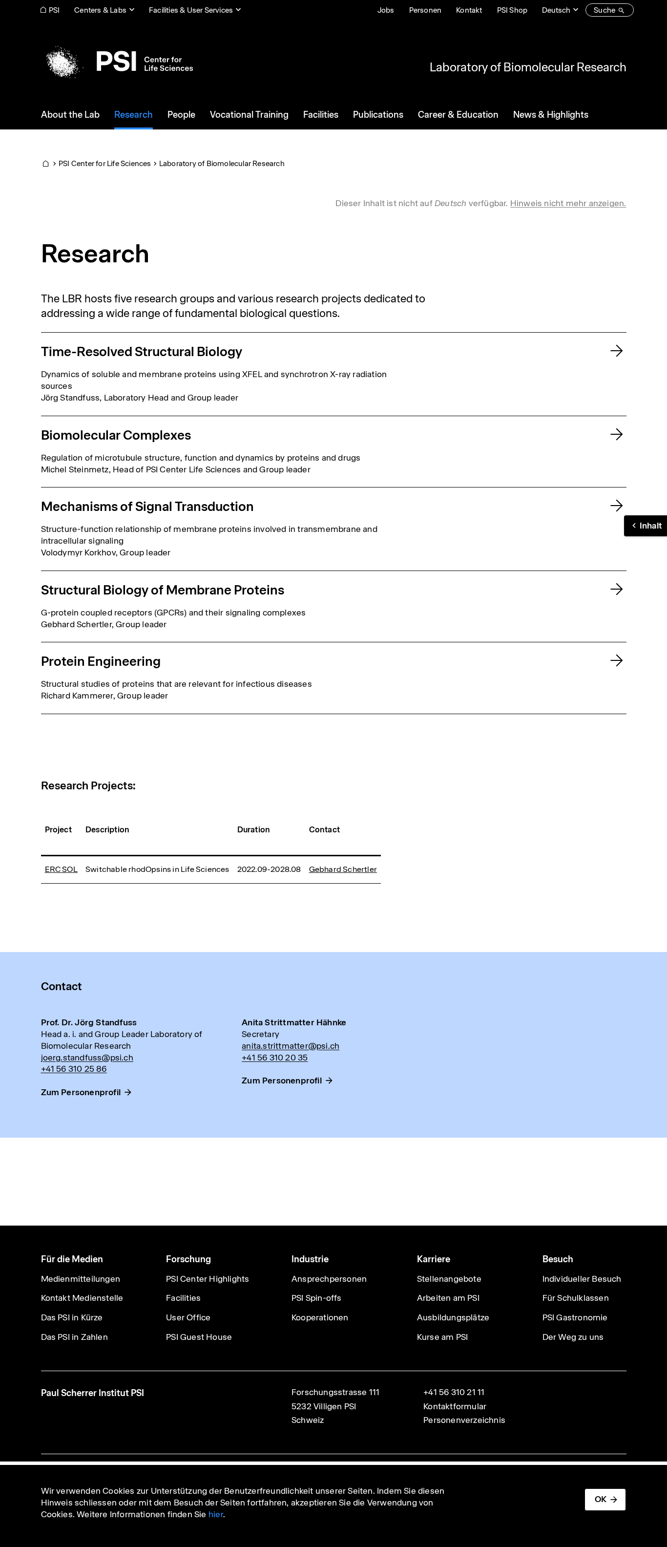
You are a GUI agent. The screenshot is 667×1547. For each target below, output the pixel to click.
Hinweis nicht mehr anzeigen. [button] (568, 203)
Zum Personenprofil (81, 1092)
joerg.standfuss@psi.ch (87, 1057)
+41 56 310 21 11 (453, 1392)
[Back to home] (117, 61)
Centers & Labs (100, 10)
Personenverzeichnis (464, 1420)
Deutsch (556, 10)
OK (600, 1499)
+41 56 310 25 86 (74, 1069)
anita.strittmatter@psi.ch (290, 1046)
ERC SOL (61, 869)
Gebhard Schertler (343, 869)
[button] (645, 526)
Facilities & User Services (191, 10)
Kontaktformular (454, 1406)
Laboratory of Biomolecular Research (528, 67)
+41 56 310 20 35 (275, 1057)
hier (215, 1514)
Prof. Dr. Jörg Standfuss (89, 1022)
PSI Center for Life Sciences (105, 163)
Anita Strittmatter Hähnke (294, 1022)
